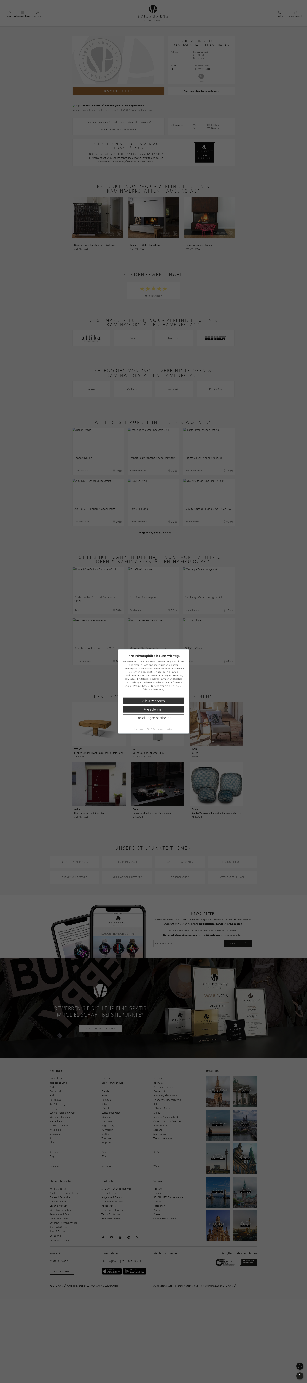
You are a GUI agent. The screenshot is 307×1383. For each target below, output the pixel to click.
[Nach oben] (299, 1375)
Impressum (139, 729)
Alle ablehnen (153, 709)
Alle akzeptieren (153, 701)
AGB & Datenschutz (155, 729)
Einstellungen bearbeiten (153, 717)
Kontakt (169, 729)
